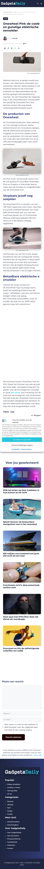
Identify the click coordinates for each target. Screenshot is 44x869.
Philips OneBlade (13, 784)
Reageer (37, 415)
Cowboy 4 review (13, 787)
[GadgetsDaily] (13, 3)
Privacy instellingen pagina (22, 445)
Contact (10, 848)
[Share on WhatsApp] (15, 48)
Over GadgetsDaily (14, 832)
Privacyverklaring (26, 449)
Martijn (15, 38)
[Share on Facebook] (8, 48)
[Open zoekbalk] (37, 3)
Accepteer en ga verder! (22, 440)
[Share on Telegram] (18, 48)
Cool (15, 12)
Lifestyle (10, 805)
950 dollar (15, 392)
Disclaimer (11, 845)
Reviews (10, 801)
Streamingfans (12, 825)
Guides (9, 814)
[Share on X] (11, 48)
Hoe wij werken (13, 836)
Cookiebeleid (16, 449)
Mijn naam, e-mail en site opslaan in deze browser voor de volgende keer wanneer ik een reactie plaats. (21, 727)
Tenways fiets (12, 791)
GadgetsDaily (7, 12)
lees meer (38, 755)
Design (10, 811)
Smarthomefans (13, 822)
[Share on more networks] (4, 48)
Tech (9, 808)
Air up (9, 794)
